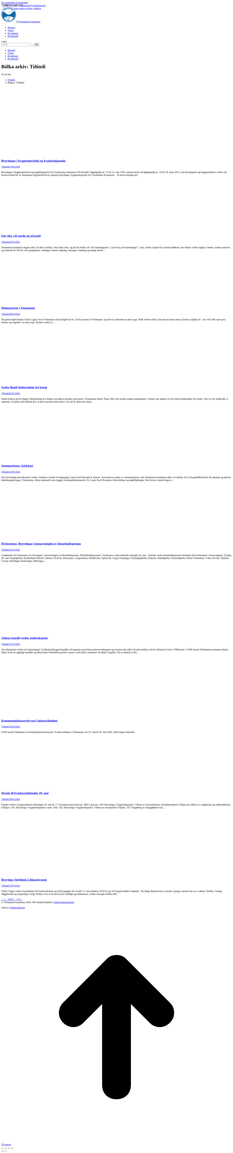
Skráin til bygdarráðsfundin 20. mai (25, 793)
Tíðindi (5, 166)
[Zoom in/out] (12, 1148)
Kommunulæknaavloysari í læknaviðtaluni (29, 720)
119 (18, 899)
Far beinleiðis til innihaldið (14, 2)
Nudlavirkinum (17, 907)
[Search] (32, 44)
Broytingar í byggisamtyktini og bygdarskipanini (33, 160)
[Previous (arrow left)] (2, 1151)
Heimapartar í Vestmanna (18, 308)
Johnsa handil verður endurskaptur (24, 638)
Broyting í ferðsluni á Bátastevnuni (24, 879)
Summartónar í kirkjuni (17, 465)
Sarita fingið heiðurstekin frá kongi (24, 387)
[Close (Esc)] (2, 1148)
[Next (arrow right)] (5, 1151)
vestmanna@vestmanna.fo (32, 5)
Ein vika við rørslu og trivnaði (21, 235)
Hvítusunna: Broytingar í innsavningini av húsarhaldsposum (41, 543)
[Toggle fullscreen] (9, 1148)
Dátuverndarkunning (63, 902)
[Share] (5, 1148)
